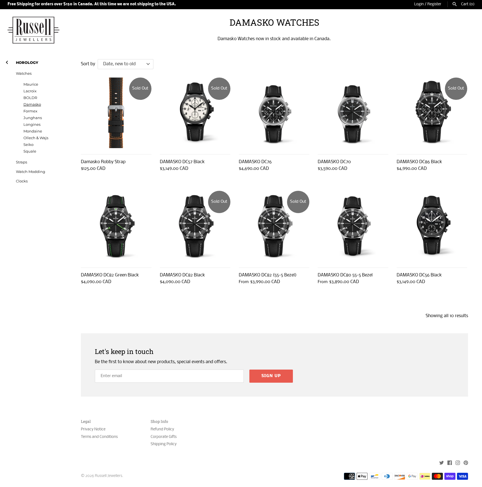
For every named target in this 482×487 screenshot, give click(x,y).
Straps (21, 162)
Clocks (22, 181)
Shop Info (159, 421)
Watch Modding (30, 172)
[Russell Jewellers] (33, 30)
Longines (31, 124)
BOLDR (30, 98)
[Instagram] (458, 463)
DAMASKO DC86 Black (419, 162)
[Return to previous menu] (7, 61)
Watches (24, 73)
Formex (30, 111)
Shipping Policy (164, 444)
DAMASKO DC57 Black (182, 162)
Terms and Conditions (99, 437)
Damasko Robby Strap (103, 162)
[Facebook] (449, 463)
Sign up (271, 376)
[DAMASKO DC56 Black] (432, 226)
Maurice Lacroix (30, 87)
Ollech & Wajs (35, 138)
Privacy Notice (93, 429)
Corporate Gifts (164, 437)
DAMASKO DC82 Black (182, 275)
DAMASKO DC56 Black (419, 275)
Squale (29, 151)
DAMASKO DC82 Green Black (110, 275)
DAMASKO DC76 (255, 162)
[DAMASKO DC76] (274, 113)
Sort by (88, 64)
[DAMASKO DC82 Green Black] (116, 226)
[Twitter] (441, 463)
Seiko (28, 145)
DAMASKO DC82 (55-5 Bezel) (268, 275)
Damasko (32, 104)
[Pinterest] (466, 463)
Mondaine (32, 131)
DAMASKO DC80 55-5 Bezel (345, 275)
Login (419, 4)
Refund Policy (162, 429)
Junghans (32, 118)
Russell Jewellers (108, 476)
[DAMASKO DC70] (353, 113)
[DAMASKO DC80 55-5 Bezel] (353, 226)
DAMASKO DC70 (334, 162)
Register (434, 4)
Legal (86, 421)
